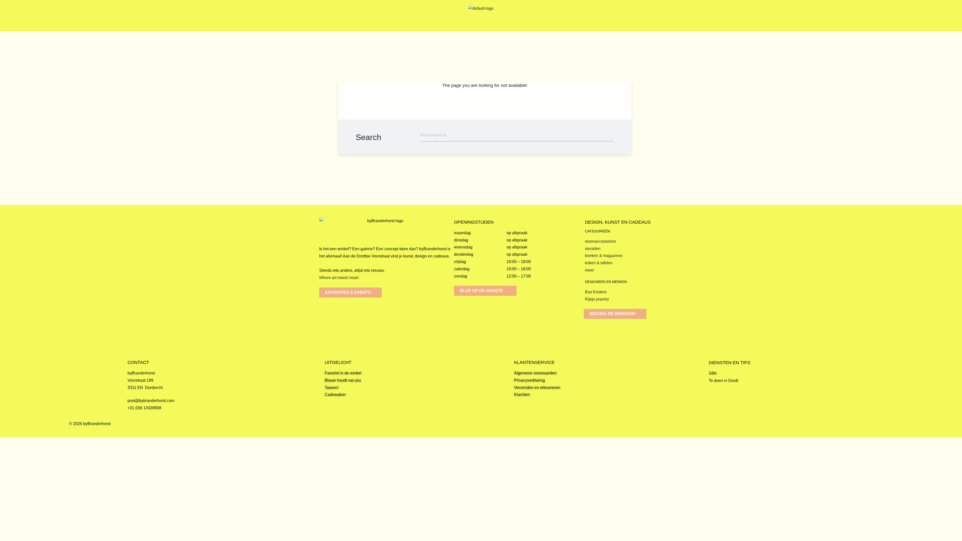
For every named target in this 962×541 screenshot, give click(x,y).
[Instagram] (890, 429)
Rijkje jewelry (597, 299)
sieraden (592, 248)
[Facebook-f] (878, 429)
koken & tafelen (599, 263)
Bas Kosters (596, 292)
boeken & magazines (604, 255)
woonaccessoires (600, 241)
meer (589, 270)
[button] (108, 15)
